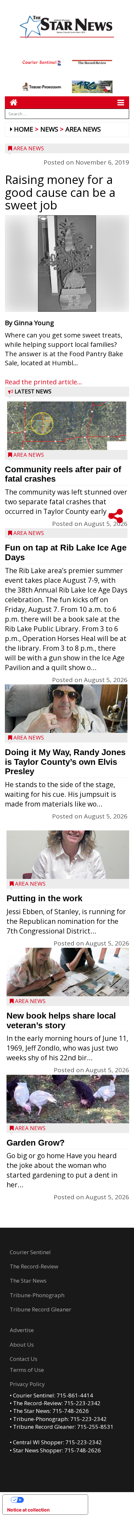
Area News (83, 129)
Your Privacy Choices (52, 1499)
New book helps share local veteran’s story (61, 1020)
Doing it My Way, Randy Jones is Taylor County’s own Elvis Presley (65, 761)
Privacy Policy (27, 1384)
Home (23, 129)
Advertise (22, 1330)
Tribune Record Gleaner (40, 1309)
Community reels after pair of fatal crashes (63, 474)
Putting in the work (44, 898)
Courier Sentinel (30, 1252)
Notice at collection (28, 1509)
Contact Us (23, 1358)
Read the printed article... (43, 382)
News (49, 129)
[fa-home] (11, 102)
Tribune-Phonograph (37, 1295)
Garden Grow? (36, 1143)
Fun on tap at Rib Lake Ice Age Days (66, 552)
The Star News (28, 1280)
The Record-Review (34, 1266)
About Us (22, 1344)
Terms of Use (27, 1369)
